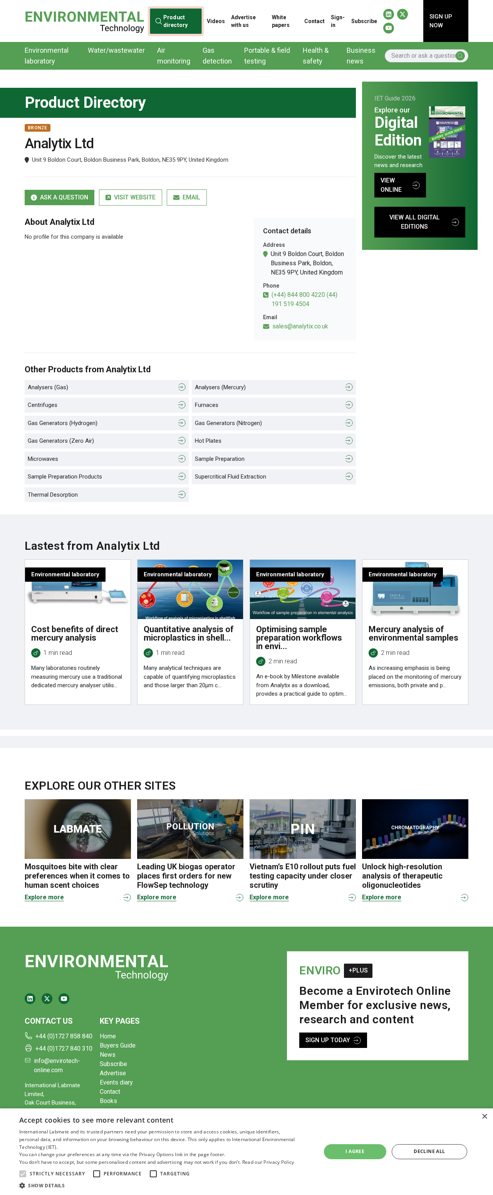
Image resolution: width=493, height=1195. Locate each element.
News (108, 1054)
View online (391, 185)
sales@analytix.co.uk (300, 326)
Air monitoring (173, 55)
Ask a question (64, 197)
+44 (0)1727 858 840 (63, 1036)
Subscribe (364, 21)
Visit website (135, 197)
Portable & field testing (267, 55)
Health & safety (316, 55)
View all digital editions (414, 222)
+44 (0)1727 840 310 (63, 1048)
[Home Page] (84, 20)
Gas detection (217, 55)
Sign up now (440, 21)
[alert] (246, 1151)
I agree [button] (354, 1151)
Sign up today (327, 1040)
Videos (216, 21)
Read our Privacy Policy (268, 1162)
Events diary (116, 1082)
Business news (361, 55)
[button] (22, 1174)
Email (191, 197)
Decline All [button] (429, 1151)
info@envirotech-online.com (57, 1065)
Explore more (44, 897)
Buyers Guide (118, 1045)
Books (108, 1101)
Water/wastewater (116, 50)
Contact (314, 21)
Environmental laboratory (47, 55)
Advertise (113, 1073)
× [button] (484, 1117)
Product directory (175, 21)
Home (108, 1036)
